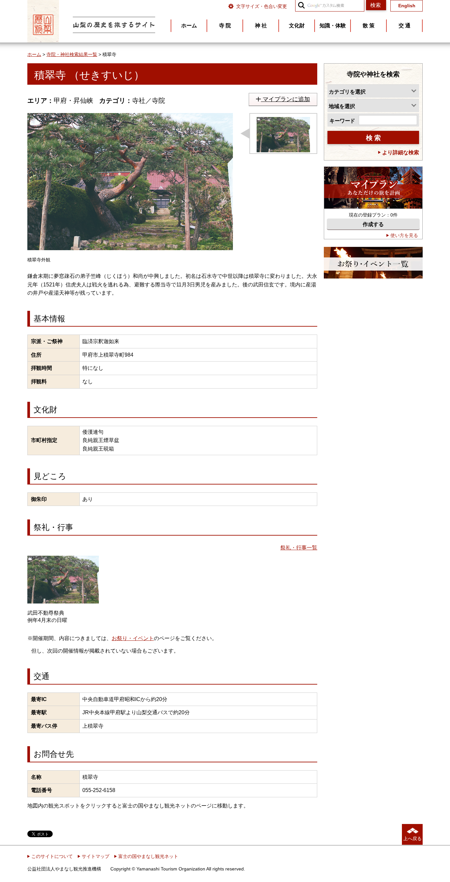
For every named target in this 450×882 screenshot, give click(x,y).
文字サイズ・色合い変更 (261, 6)
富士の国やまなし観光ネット (147, 856)
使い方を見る (403, 235)
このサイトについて (51, 856)
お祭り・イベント (133, 638)
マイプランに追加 (285, 99)
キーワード (342, 121)
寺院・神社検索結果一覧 (71, 54)
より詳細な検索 (400, 152)
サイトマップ (94, 856)
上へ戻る (412, 838)
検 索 (373, 137)
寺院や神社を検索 (373, 74)
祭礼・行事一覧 (298, 547)
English (406, 5)
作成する (373, 224)
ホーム (34, 54)
